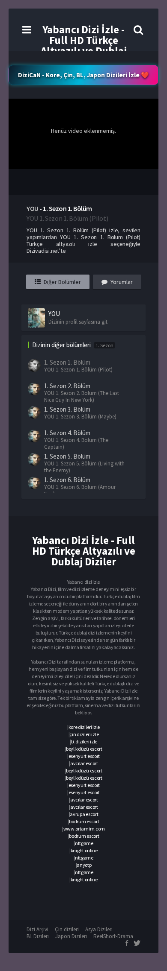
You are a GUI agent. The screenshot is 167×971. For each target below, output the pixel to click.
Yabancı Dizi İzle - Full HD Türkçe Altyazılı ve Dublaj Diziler (84, 45)
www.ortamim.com (84, 828)
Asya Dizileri (99, 929)
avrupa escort (84, 814)
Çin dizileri (67, 929)
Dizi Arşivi (37, 929)
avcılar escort (84, 763)
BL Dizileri (38, 936)
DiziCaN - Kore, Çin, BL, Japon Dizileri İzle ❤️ (83, 75)
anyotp (84, 865)
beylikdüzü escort (84, 749)
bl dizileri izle (84, 741)
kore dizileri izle (84, 727)
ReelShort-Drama (113, 936)
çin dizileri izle (83, 734)
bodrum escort (84, 821)
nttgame (84, 843)
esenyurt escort (84, 756)
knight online (84, 850)
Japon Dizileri (71, 936)
